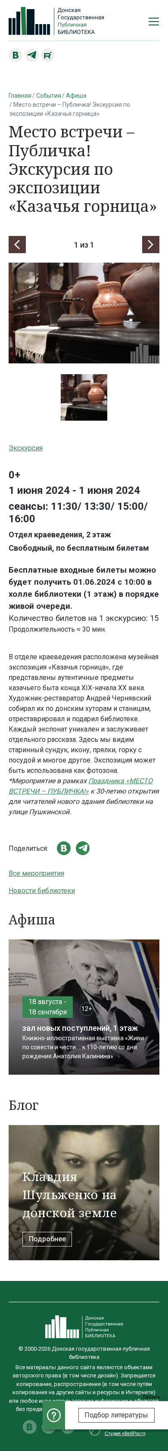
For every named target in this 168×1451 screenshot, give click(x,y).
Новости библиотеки (42, 891)
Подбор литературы (116, 1415)
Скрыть (152, 1397)
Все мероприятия (36, 873)
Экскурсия (26, 448)
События (48, 95)
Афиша (76, 95)
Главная (20, 95)
